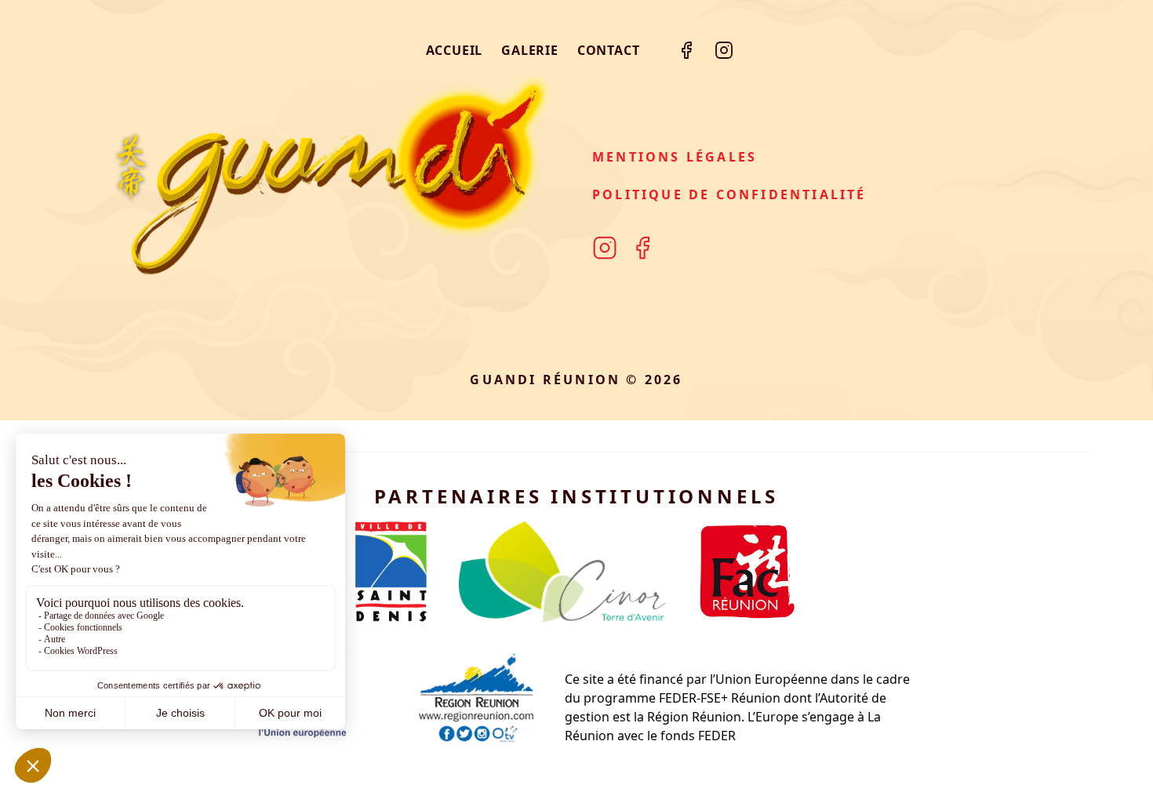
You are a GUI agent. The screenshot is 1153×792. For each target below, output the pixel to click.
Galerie (529, 50)
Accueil (454, 50)
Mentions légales (674, 156)
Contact (608, 50)
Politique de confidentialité (729, 194)
